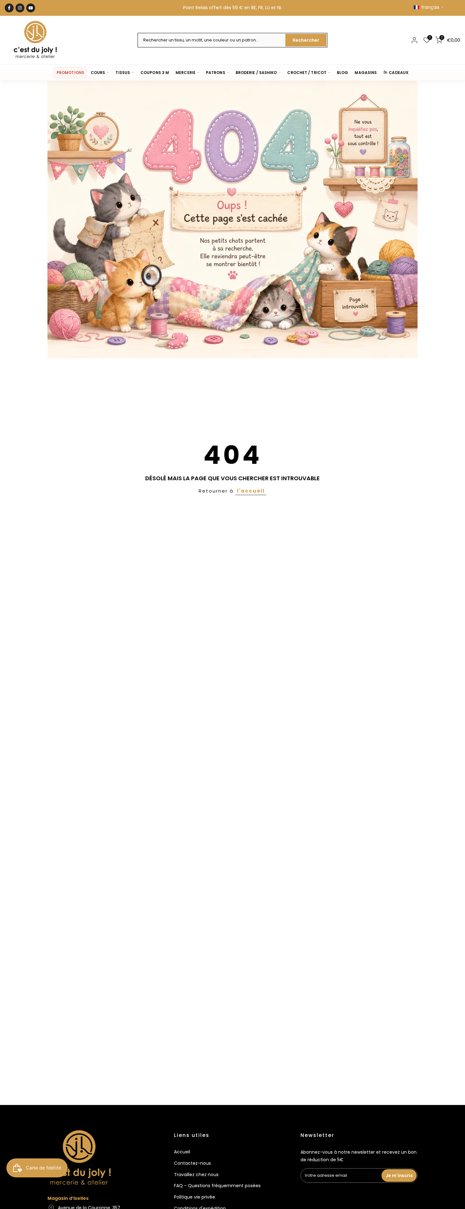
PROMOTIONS (70, 72)
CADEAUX (398, 72)
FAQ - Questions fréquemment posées (217, 1185)
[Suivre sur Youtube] (30, 7)
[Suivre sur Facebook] (9, 7)
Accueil (182, 1152)
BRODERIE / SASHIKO (256, 72)
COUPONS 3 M (154, 72)
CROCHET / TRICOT (306, 72)
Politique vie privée (194, 1197)
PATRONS (215, 72)
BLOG (342, 72)
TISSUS (122, 72)
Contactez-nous (192, 1163)
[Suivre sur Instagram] (20, 7)
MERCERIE (185, 72)
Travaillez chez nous (196, 1174)
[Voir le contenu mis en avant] (232, 220)
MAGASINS (366, 72)
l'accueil (251, 491)
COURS (98, 72)
